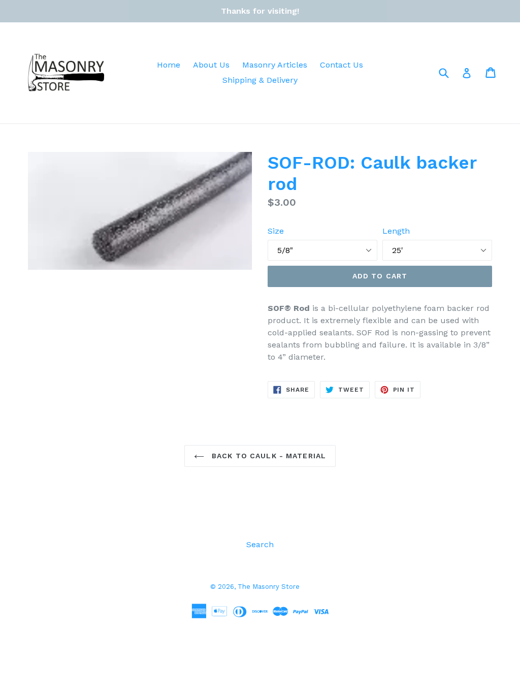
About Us (211, 65)
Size (276, 231)
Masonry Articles (274, 65)
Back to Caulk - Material (267, 456)
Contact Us (341, 65)
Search (260, 544)
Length (396, 231)
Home (168, 65)
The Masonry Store (269, 586)
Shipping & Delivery (260, 80)
